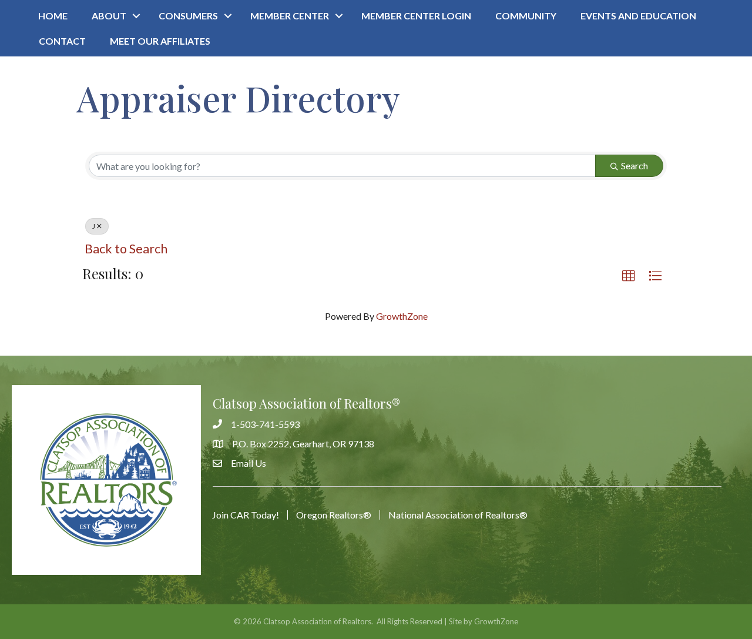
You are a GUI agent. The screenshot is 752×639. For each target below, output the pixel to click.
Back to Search (126, 248)
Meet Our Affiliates (160, 40)
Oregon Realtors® (333, 515)
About (109, 15)
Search (634, 165)
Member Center (289, 15)
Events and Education (638, 15)
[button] (628, 276)
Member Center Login (416, 15)
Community (525, 15)
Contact (62, 40)
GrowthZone (402, 316)
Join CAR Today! (245, 515)
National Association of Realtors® (458, 515)
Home (53, 15)
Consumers (188, 15)
